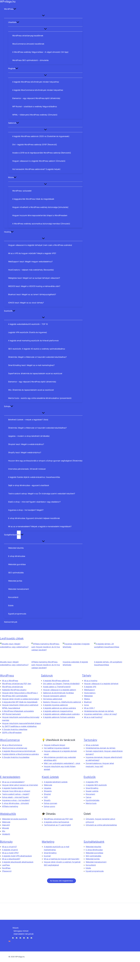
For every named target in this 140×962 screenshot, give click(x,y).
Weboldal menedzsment (96, 862)
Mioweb (5, 828)
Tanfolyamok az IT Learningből (57, 825)
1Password (6, 871)
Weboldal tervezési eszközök (14, 819)
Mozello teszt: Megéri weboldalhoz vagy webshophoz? (14, 663)
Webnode (48, 785)
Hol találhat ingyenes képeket (56, 748)
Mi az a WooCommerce (12, 745)
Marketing (48, 841)
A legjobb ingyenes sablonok (55, 705)
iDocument (90, 794)
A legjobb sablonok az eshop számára (59, 708)
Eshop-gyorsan (50, 803)
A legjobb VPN (92, 782)
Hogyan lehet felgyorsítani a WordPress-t (20, 693)
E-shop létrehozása (94, 850)
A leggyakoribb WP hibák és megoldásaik (20, 702)
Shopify (47, 800)
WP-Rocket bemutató (11, 714)
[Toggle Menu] (43, 15)
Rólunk (16, 928)
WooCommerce (10, 739)
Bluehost (88, 702)
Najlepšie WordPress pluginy (14, 690)
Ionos (86, 705)
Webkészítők (8, 813)
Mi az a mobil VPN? (10, 853)
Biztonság (6, 841)
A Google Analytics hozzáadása (15, 757)
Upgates (47, 788)
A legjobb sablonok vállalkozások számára (61, 714)
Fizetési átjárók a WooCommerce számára (20, 754)
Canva (88, 797)
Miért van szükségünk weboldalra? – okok (62, 763)
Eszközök (90, 776)
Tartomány (90, 739)
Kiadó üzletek (50, 776)
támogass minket (21, 931)
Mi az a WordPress (10, 681)
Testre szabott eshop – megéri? (15, 794)
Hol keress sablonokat (52, 699)
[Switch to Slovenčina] (31, 941)
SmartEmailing (92, 788)
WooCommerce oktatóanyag (14, 748)
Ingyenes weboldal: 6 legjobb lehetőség (75, 663)
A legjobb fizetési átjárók (12, 788)
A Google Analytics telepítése (14, 729)
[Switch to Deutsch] (13, 941)
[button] (14, 9)
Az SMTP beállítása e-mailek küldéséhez (19, 726)
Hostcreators (89, 693)
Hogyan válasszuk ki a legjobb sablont (59, 690)
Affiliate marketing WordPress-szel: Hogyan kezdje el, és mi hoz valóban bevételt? (45, 665)
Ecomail (47, 856)
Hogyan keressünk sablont (54, 696)
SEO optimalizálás (93, 856)
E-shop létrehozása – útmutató (15, 803)
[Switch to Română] (20, 941)
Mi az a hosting (90, 681)
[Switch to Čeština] (28, 941)
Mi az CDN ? (89, 708)
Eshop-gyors (49, 806)
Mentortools (91, 803)
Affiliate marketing (10, 806)
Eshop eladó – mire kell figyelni (15, 797)
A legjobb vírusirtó (10, 850)
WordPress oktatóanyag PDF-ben (16, 684)
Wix (3, 831)
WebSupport (89, 690)
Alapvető (6, 825)
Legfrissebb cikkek (12, 638)
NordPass (6, 868)
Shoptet (47, 794)
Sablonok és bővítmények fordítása (58, 693)
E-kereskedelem (10, 776)
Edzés (88, 868)
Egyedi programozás (95, 871)
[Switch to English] (9, 941)
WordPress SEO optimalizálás (14, 696)
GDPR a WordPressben (12, 732)
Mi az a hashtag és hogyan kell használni (61, 859)
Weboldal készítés (93, 847)
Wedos (87, 699)
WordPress (7, 675)
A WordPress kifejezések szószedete (18, 711)
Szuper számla (92, 791)
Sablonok (47, 675)
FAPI (46, 797)
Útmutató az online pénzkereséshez (101, 825)
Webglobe (88, 696)
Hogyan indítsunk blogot (54, 745)
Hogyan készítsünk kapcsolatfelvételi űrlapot (21, 723)
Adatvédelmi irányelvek (24, 934)
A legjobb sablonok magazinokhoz (58, 711)
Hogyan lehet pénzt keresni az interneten (20, 785)
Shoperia (48, 791)
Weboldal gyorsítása (94, 853)
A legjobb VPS (90, 687)
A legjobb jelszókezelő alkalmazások (17, 862)
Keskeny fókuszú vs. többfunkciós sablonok (62, 702)
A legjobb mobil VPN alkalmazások (17, 856)
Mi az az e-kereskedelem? (13, 782)
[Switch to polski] (17, 941)
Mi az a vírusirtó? (9, 847)
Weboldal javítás (93, 859)
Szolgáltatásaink (94, 841)
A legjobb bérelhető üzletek (56, 782)
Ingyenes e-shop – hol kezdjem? (16, 800)
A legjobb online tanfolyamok (56, 822)
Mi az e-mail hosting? (93, 717)
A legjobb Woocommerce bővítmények (19, 751)
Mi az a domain (92, 745)
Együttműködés (92, 800)
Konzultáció (91, 865)
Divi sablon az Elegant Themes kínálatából (61, 684)
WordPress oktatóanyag (12, 687)
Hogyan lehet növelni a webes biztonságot (20, 699)
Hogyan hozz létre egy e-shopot (16, 791)
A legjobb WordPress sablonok (56, 681)
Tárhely (86, 675)
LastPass (6, 865)
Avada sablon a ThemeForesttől (57, 687)
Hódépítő (6, 834)
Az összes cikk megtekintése (61, 881)
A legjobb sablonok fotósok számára (59, 717)
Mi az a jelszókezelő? (11, 859)
